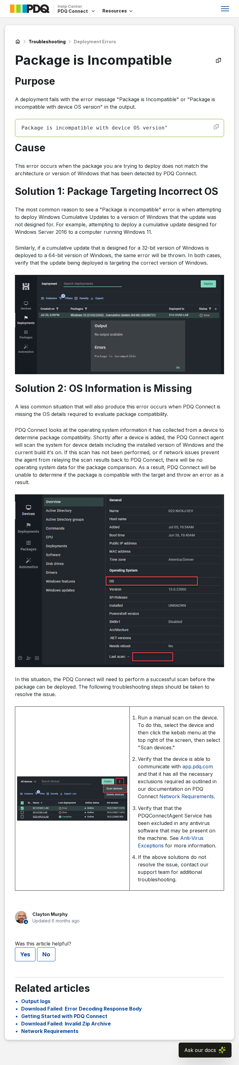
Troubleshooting (47, 41)
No (46, 954)
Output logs (35, 1001)
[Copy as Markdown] (218, 60)
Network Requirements (186, 796)
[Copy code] (216, 127)
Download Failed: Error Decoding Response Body (81, 1009)
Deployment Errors (95, 41)
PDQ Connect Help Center (18, 42)
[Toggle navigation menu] (225, 8)
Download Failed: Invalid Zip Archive (66, 1023)
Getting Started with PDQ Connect (64, 1016)
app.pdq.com (197, 766)
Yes (25, 954)
